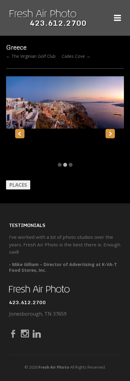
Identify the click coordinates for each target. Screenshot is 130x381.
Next (110, 133)
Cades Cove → (76, 56)
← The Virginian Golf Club (31, 56)
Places (18, 185)
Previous (19, 133)
